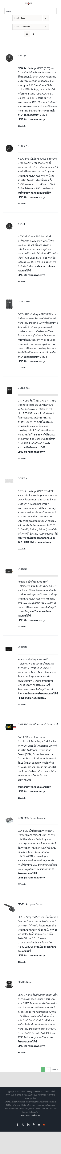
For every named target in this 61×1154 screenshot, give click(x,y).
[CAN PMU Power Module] (9, 820)
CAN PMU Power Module (31, 817)
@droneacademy (34, 119)
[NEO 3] (9, 226)
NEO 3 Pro (23, 145)
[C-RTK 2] (9, 481)
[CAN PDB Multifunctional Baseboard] (9, 727)
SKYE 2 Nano (25, 981)
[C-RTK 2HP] (9, 304)
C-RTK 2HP (24, 301)
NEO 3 (21, 223)
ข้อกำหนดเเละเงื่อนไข (30, 1115)
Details (23, 126)
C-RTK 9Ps (23, 387)
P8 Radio (22, 646)
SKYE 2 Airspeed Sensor (31, 904)
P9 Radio (22, 568)
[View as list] (33, 34)
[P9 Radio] (9, 571)
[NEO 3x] (9, 58)
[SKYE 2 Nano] (9, 984)
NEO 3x (22, 55)
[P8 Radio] (9, 649)
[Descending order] (46, 18)
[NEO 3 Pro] (9, 148)
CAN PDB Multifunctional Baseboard (38, 724)
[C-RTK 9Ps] (9, 390)
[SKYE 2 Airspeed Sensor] (9, 906)
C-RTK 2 (22, 478)
